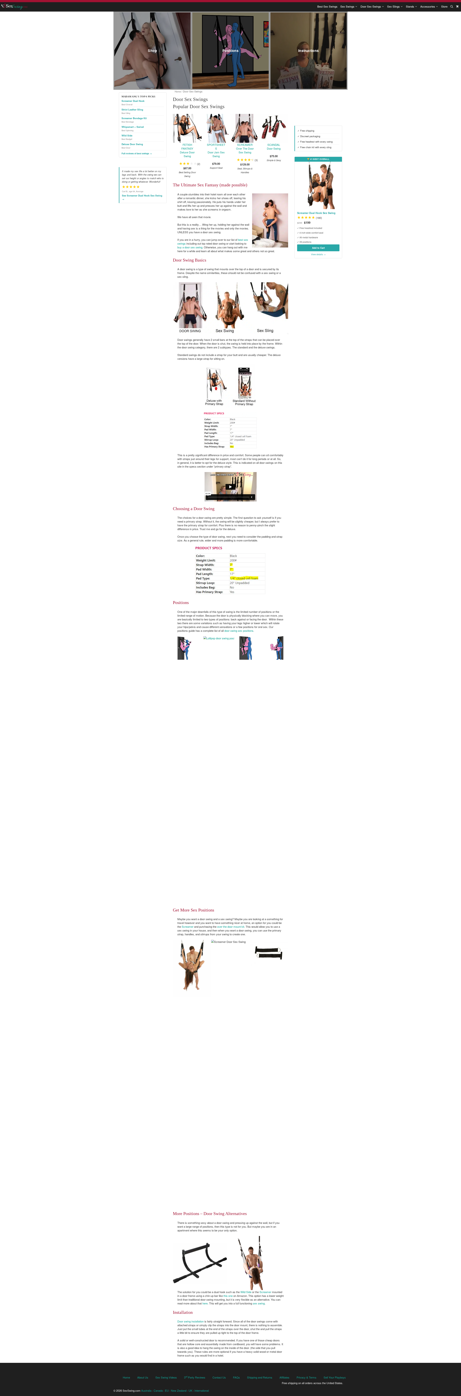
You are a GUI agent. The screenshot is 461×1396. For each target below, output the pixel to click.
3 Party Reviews (194, 1377)
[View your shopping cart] (457, 6)
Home (178, 91)
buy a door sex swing (189, 247)
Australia (146, 1390)
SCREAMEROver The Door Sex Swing (245, 148)
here (205, 1303)
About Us (142, 1377)
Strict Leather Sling (132, 109)
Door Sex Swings (371, 6)
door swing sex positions (238, 630)
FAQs (236, 1377)
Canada (158, 1390)
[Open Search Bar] (452, 6)
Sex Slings (393, 6)
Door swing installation (190, 1321)
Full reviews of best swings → (137, 153)
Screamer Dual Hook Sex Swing (316, 212)
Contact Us (219, 1377)
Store (444, 6)
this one (228, 1296)
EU (167, 1390)
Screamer (187, 926)
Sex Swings (347, 6)
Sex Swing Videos (166, 1377)
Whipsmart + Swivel (133, 127)
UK (190, 1390)
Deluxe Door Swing (132, 144)
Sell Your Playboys (335, 1377)
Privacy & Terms (306, 1377)
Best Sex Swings (327, 6)
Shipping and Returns (259, 1377)
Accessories (427, 6)
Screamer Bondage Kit (134, 118)
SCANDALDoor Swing (274, 146)
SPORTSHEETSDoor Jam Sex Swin (216, 150)
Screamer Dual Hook (133, 101)
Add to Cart (318, 247)
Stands (410, 6)
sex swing (259, 1303)
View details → (318, 254)
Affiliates (284, 1377)
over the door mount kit (230, 926)
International (201, 1390)
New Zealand (178, 1390)
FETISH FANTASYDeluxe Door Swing (187, 150)
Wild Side (245, 1292)
